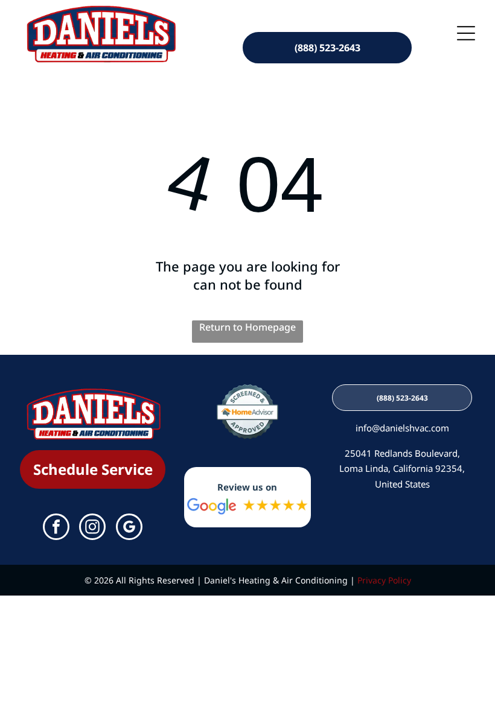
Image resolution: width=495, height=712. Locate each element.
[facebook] (56, 528)
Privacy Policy (384, 580)
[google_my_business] (129, 528)
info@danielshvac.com (402, 428)
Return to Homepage (247, 327)
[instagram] (92, 528)
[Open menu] (466, 33)
